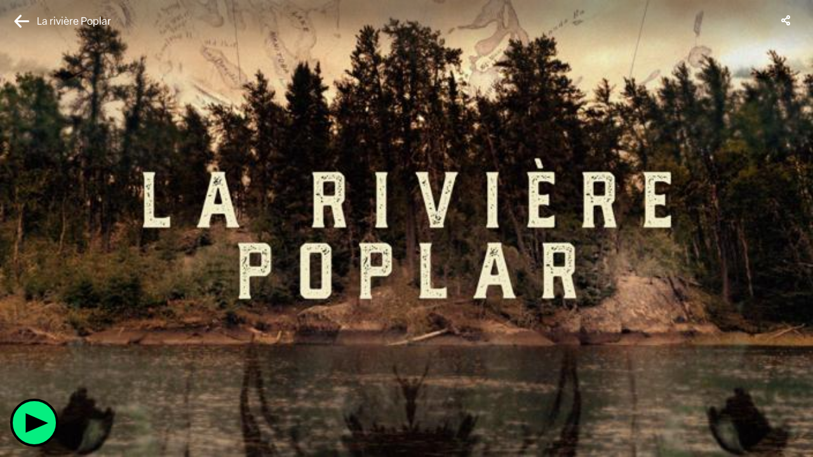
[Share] (786, 20)
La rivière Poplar (74, 21)
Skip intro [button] (43, 332)
